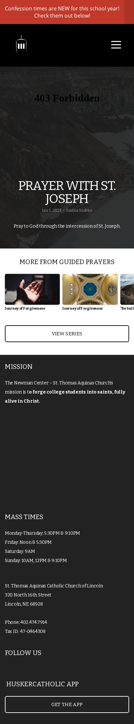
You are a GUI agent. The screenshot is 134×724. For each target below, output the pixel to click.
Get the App (67, 704)
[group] (32, 295)
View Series (67, 334)
